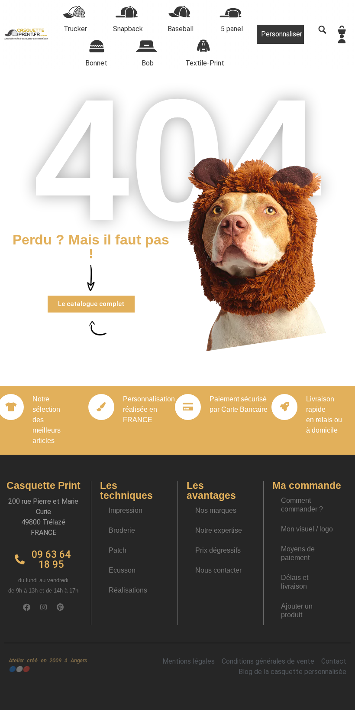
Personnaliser (281, 34)
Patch (117, 550)
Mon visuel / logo (307, 529)
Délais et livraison (294, 582)
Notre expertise (218, 530)
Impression (125, 510)
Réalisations (128, 590)
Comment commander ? (302, 505)
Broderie (122, 530)
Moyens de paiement (298, 553)
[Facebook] (26, 607)
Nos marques (215, 510)
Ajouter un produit (297, 611)
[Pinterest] (60, 607)
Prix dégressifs (218, 550)
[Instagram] (43, 607)
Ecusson (122, 570)
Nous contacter (218, 570)
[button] (91, 304)
